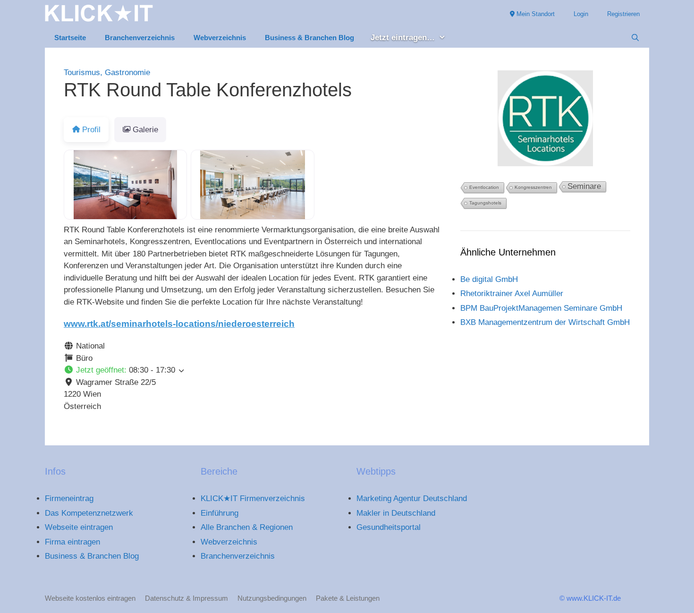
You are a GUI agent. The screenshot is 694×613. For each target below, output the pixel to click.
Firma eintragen (72, 541)
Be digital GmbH (489, 279)
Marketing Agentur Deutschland (411, 498)
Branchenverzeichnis (140, 38)
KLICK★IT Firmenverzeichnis (253, 498)
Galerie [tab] (145, 129)
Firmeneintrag (69, 498)
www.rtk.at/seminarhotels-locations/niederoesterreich (179, 324)
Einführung (219, 513)
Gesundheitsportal (388, 527)
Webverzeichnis (220, 38)
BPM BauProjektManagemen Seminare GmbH (541, 308)
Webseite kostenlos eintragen (90, 598)
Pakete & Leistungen (348, 598)
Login (581, 13)
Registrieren (623, 13)
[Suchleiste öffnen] (635, 37)
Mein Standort (535, 13)
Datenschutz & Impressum (186, 598)
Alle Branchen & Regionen (247, 527)
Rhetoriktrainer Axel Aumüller (511, 293)
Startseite (70, 38)
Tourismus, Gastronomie (107, 72)
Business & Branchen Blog (309, 38)
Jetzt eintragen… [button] (403, 37)
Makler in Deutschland (395, 513)
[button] (252, 370)
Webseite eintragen (79, 527)
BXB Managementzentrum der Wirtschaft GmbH (545, 322)
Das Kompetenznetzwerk (89, 513)
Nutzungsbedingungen (271, 598)
